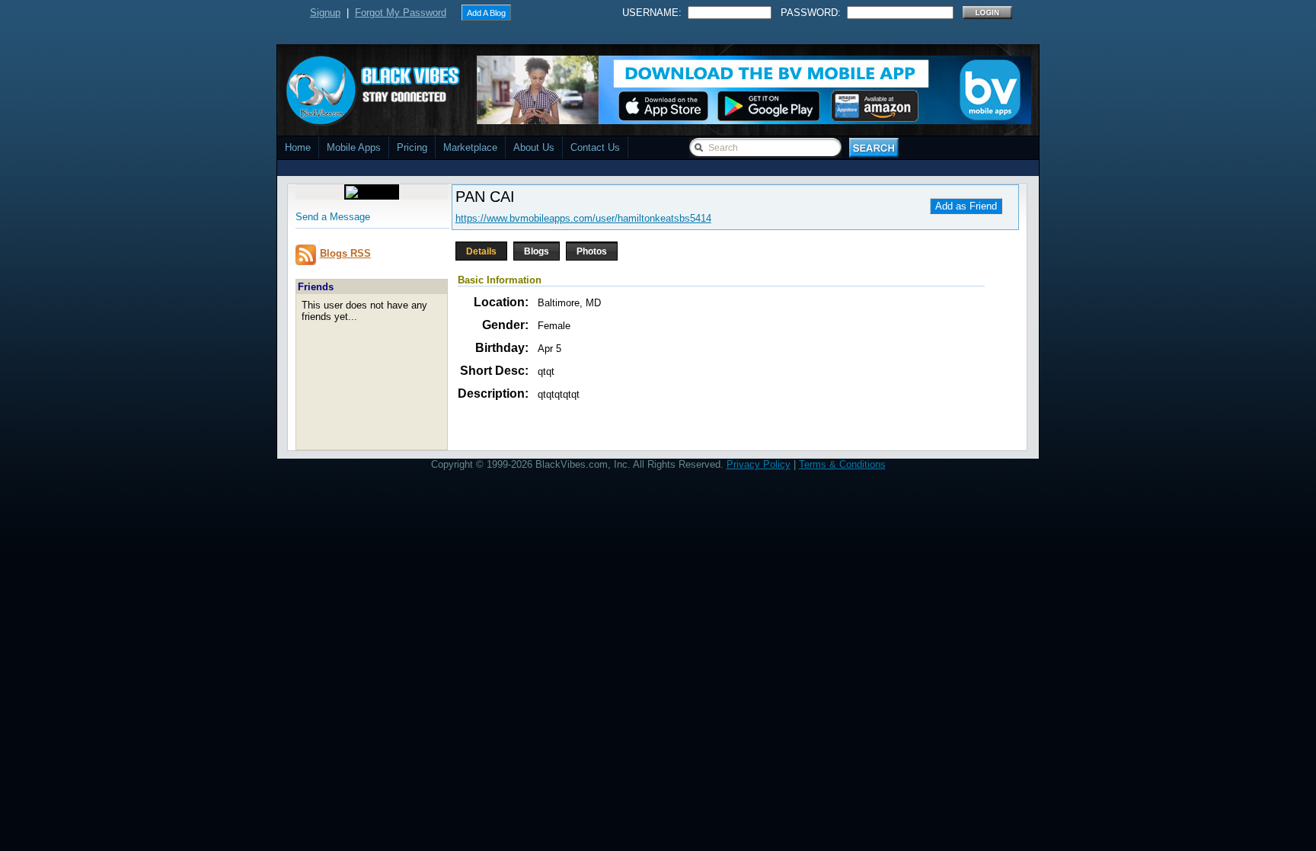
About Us (533, 147)
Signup (325, 12)
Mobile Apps (354, 147)
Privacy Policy (759, 464)
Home (298, 147)
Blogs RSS (345, 253)
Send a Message (332, 216)
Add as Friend (966, 206)
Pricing (412, 147)
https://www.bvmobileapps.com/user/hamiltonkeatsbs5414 (583, 218)
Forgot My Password (400, 12)
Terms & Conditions (842, 464)
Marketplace (470, 147)
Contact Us (595, 147)
